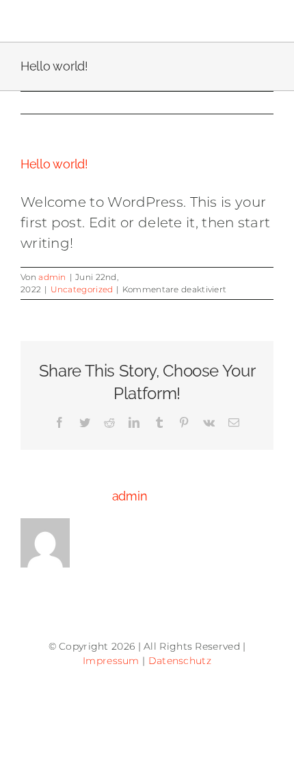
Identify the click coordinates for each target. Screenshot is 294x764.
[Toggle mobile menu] (266, 21)
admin (52, 277)
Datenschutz (179, 660)
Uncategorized (82, 289)
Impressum (111, 660)
